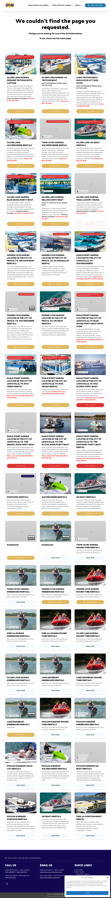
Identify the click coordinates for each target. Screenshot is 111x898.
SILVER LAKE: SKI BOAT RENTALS (88, 143)
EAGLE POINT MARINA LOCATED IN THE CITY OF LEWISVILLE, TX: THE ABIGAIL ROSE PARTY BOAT (21, 440)
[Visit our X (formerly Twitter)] (7, 884)
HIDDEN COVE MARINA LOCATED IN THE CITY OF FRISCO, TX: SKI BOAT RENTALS (54, 319)
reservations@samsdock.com (50, 877)
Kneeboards (13, 545)
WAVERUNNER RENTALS (54, 497)
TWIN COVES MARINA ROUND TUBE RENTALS (88, 546)
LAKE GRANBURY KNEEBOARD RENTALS (53, 679)
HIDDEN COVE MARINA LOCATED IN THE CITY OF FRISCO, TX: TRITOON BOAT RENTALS (20, 259)
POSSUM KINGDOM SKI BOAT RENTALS (87, 767)
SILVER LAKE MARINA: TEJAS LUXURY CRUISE (87, 198)
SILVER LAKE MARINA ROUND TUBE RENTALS (88, 634)
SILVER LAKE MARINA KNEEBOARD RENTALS (18, 679)
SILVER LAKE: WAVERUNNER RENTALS (19, 143)
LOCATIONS (79, 870)
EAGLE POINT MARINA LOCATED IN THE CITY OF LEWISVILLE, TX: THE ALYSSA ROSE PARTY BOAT (55, 440)
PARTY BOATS (79, 872)
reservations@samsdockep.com (51, 872)
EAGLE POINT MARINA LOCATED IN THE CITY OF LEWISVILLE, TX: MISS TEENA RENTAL (19, 382)
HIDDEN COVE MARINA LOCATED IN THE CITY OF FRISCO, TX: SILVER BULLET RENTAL (55, 259)
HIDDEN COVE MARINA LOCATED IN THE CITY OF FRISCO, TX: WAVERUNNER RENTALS (20, 319)
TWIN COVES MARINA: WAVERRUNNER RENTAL (54, 143)
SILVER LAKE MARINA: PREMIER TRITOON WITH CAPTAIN (19, 80)
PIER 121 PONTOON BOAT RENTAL (89, 817)
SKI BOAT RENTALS (86, 497)
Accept (87, 893)
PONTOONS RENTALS (18, 497)
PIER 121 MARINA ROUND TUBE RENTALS (54, 634)
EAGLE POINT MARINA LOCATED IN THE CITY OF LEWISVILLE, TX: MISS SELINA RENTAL (54, 382)
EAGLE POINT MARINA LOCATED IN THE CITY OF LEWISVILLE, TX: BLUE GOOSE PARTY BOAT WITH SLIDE (89, 320)
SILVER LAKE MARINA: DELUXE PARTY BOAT (53, 198)
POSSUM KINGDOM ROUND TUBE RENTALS (55, 723)
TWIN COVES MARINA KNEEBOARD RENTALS (18, 590)
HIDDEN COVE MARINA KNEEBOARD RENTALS (53, 590)
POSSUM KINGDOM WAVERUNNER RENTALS (54, 767)
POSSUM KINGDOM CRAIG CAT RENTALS (20, 767)
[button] (107, 877)
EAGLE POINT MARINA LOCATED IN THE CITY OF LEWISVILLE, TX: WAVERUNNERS (88, 259)
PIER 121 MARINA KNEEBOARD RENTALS (18, 634)
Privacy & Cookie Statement (55, 896)
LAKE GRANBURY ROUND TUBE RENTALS (89, 679)
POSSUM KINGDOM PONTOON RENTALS (17, 817)
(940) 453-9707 (22, 872)
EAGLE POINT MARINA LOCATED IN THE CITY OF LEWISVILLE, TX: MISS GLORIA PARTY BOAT (88, 382)
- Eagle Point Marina (82, 874)
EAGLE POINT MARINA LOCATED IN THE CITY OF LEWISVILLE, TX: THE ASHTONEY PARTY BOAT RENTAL (88, 441)
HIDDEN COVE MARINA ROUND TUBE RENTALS (88, 590)
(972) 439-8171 (10, 872)
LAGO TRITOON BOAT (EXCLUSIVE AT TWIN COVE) (87, 80)
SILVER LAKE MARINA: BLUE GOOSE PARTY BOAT (20, 198)
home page (65, 38)
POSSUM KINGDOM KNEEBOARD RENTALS (87, 723)
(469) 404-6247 (10, 877)
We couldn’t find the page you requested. (24, 858)
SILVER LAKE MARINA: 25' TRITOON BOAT (54, 79)
